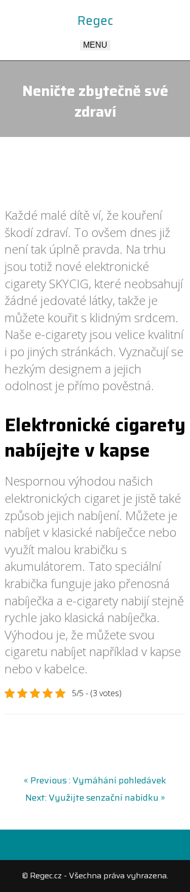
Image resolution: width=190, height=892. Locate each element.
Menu (95, 45)
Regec (95, 20)
